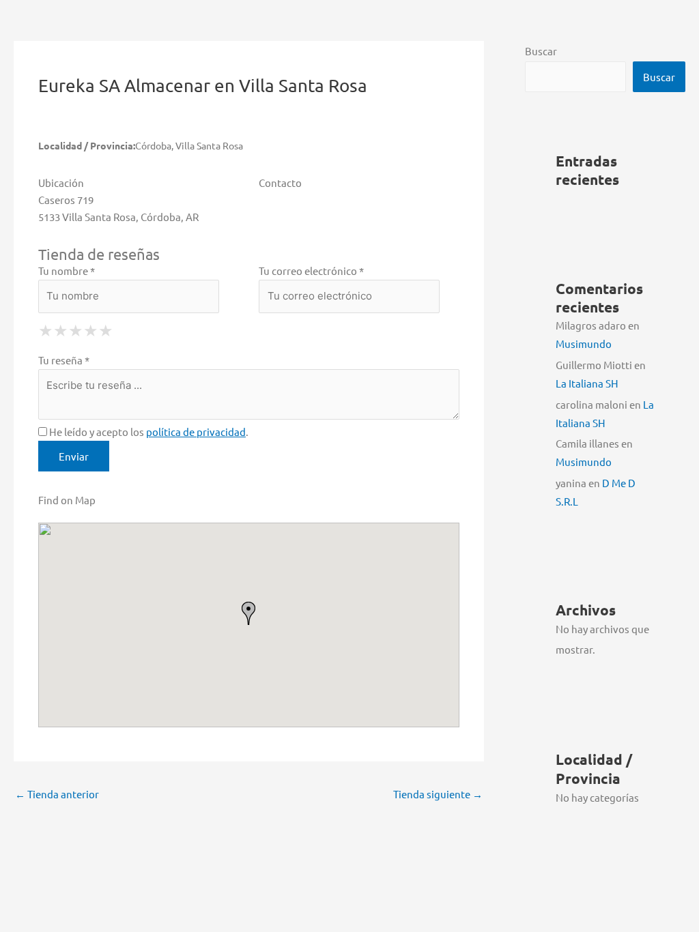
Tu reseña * (63, 359)
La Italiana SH (587, 383)
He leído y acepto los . (147, 431)
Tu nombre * (66, 270)
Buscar (541, 50)
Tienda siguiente (438, 793)
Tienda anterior (57, 793)
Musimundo (584, 343)
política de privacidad (196, 431)
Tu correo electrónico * (311, 270)
